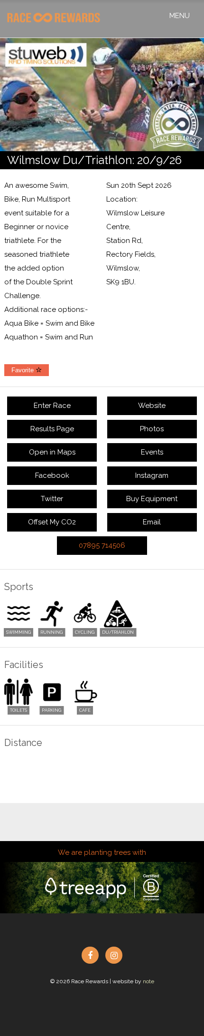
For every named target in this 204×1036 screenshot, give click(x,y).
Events (152, 452)
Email (152, 522)
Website (152, 405)
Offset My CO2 (52, 522)
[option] (102, 94)
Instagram (151, 475)
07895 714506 (102, 545)
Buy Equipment (151, 498)
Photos (152, 429)
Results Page (52, 429)
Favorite (23, 370)
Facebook (52, 475)
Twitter (52, 498)
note (148, 981)
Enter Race (52, 405)
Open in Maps (52, 452)
